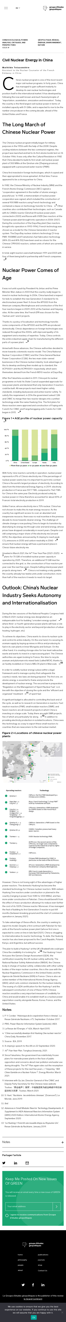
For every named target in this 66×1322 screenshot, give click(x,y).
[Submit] (57, 1206)
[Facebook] (33, 1285)
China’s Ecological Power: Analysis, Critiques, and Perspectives (15, 42)
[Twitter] (3, 1163)
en (17, 8)
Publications (43, 1255)
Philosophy (22, 1260)
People (20, 1265)
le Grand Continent (33, 1299)
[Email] (27, 1163)
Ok (33, 1317)
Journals (41, 1260)
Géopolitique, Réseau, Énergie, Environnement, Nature (50, 42)
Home (20, 1255)
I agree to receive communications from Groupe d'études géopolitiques (33, 1216)
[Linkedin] (15, 1163)
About (20, 1270)
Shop (40, 1265)
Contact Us (42, 1271)
